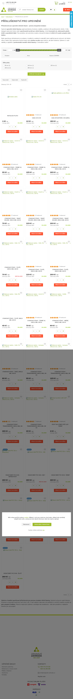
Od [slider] (18, 50)
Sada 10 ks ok (36, 118)
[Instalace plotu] (12, 101)
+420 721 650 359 (11, 2)
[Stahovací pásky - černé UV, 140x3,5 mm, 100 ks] (36, 303)
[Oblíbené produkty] (51, 9)
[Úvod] (8, 9)
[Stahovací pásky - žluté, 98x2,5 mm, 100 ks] (12, 303)
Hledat (42, 9)
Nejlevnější (15, 80)
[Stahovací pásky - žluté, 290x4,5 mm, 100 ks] (60, 252)
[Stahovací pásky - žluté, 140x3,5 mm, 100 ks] (12, 252)
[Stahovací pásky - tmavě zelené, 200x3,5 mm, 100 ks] (36, 201)
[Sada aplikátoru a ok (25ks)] (60, 101)
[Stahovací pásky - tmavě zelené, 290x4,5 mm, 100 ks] (60, 201)
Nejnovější (6, 80)
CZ (69, 2)
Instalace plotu (12, 115)
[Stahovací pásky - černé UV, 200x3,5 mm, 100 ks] (12, 150)
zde (43, 530)
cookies (26, 517)
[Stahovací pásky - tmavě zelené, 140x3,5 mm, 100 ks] (12, 201)
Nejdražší (24, 80)
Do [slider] (59, 50)
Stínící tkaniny (9, 16)
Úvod (2, 16)
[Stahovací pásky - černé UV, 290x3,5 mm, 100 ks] (36, 150)
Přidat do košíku (12, 131)
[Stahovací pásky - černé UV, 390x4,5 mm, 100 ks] (60, 150)
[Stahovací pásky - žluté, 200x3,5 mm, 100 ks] (36, 252)
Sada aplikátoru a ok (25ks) (60, 118)
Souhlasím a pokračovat (42, 524)
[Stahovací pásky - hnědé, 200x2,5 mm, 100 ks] (60, 303)
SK (71, 2)
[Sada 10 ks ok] (36, 101)
